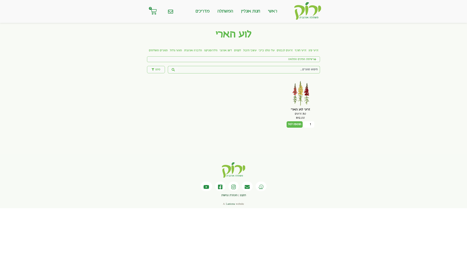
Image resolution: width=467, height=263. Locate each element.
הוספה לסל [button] (294, 124)
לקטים (237, 50)
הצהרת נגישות (229, 195)
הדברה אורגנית (193, 50)
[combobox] (249, 69)
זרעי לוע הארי (300, 109)
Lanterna (230, 204)
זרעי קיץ (313, 50)
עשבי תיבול (249, 50)
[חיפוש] (173, 69)
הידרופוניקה (210, 50)
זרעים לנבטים (285, 50)
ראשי (272, 11)
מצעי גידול (176, 50)
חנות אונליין (250, 11)
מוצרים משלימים (158, 50)
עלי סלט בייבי (267, 50)
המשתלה (225, 11)
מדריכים (202, 11)
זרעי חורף (300, 50)
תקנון (243, 195)
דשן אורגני (226, 50)
